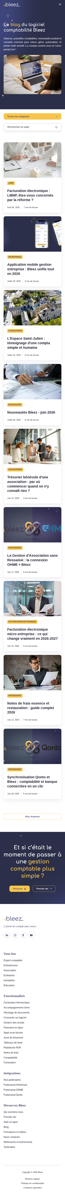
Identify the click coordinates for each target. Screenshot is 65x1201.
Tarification (9, 1147)
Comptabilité (10, 1057)
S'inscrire (18, 888)
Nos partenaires (12, 1080)
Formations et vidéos (15, 1132)
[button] (60, 4)
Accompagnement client (16, 1007)
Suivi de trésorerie (13, 1037)
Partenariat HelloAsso (15, 1085)
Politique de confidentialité (32, 1183)
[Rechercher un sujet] (56, 127)
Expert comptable (13, 960)
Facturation (10, 1062)
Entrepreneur (11, 965)
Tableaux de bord (13, 1042)
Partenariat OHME (13, 1090)
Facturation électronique (17, 1002)
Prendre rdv (42, 888)
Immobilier (9, 980)
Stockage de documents (16, 1012)
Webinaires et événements (18, 1142)
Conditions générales (32, 1188)
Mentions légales (32, 1179)
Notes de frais (11, 1052)
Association (10, 970)
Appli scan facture (13, 1032)
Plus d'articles (32, 816)
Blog (6, 1127)
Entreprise (9, 975)
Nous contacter (12, 1137)
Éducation (9, 985)
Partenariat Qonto (13, 1095)
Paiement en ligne (13, 1027)
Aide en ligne (11, 1122)
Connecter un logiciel (15, 1017)
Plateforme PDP (12, 1047)
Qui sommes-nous (13, 1112)
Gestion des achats (14, 1022)
